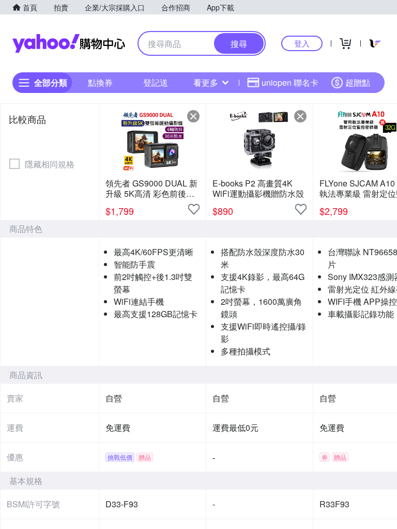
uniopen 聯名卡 (290, 82)
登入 (302, 43)
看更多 (205, 82)
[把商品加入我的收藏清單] (194, 209)
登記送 (155, 82)
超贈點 (357, 82)
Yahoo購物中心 (68, 43)
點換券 (100, 82)
